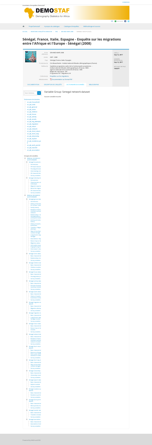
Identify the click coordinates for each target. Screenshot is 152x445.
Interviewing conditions (38, 171)
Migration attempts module (39, 308)
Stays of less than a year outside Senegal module (38, 365)
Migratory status (35, 243)
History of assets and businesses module (37, 296)
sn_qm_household (33, 102)
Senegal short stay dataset (36, 360)
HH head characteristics (38, 166)
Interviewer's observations (38, 249)
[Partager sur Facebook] (125, 22)
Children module (36, 267)
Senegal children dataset (36, 263)
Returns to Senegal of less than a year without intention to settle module (38, 354)
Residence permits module (39, 395)
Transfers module (36, 415)
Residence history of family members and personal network (39, 211)
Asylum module (35, 384)
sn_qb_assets (31, 119)
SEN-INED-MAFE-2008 (67, 31)
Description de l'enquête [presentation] (53, 85)
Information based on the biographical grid (38, 246)
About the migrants (36, 188)
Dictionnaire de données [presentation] (75, 85)
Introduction (34, 164)
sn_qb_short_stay (33, 134)
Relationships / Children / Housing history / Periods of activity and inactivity (39, 216)
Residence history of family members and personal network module (39, 340)
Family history (35, 207)
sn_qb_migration (32, 124)
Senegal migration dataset (36, 313)
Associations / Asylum (37, 238)
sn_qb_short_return (33, 131)
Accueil (25, 31)
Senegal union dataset (35, 253)
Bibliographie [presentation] (94, 85)
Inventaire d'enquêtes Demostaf (41, 31)
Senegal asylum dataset (36, 380)
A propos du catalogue (52, 26)
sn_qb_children (32, 112)
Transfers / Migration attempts (37, 228)
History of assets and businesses (37, 224)
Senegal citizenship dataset (37, 371)
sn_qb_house (31, 114)
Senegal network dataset (36, 334)
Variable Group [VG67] (84, 31)
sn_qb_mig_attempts (34, 121)
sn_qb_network (32, 129)
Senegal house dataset (35, 272)
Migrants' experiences (37, 186)
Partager (120, 21)
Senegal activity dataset (36, 281)
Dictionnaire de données (32, 99)
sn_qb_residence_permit (35, 142)
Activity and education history (37, 220)
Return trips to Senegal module (37, 328)
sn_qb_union (31, 109)
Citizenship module (36, 375)
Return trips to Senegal (37, 241)
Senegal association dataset (37, 419)
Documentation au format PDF (62, 79)
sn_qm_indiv (31, 104)
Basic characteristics (37, 256)
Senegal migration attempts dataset (37, 303)
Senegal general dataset (36, 199)
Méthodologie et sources (91, 26)
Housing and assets (36, 169)
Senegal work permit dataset (35, 400)
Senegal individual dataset (36, 178)
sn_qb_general (32, 107)
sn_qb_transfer (32, 147)
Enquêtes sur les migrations (59, 76)
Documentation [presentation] (33, 85)
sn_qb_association (33, 150)
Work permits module (37, 405)
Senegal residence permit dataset (36, 389)
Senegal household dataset (37, 162)
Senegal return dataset (35, 323)
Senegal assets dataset (35, 291)
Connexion (125, 2)
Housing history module (38, 276)
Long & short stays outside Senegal (38, 235)
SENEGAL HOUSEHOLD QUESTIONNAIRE (33, 159)
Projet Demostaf (34, 26)
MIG (56, 31)
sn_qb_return (31, 126)
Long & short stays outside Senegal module (38, 318)
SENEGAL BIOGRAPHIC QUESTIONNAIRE (33, 196)
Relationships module (37, 258)
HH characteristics (36, 173)
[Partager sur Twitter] (128, 22)
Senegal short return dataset (35, 347)
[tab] (33, 85)
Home (23, 26)
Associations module (37, 424)
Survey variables (35, 175)
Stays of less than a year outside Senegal (38, 231)
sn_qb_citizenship (33, 136)
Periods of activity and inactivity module (37, 286)
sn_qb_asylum (32, 138)
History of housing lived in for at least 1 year (38, 204)
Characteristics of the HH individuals (38, 183)
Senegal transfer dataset (36, 410)
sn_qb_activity (31, 117)
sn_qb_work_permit (33, 145)
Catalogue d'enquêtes (71, 26)
